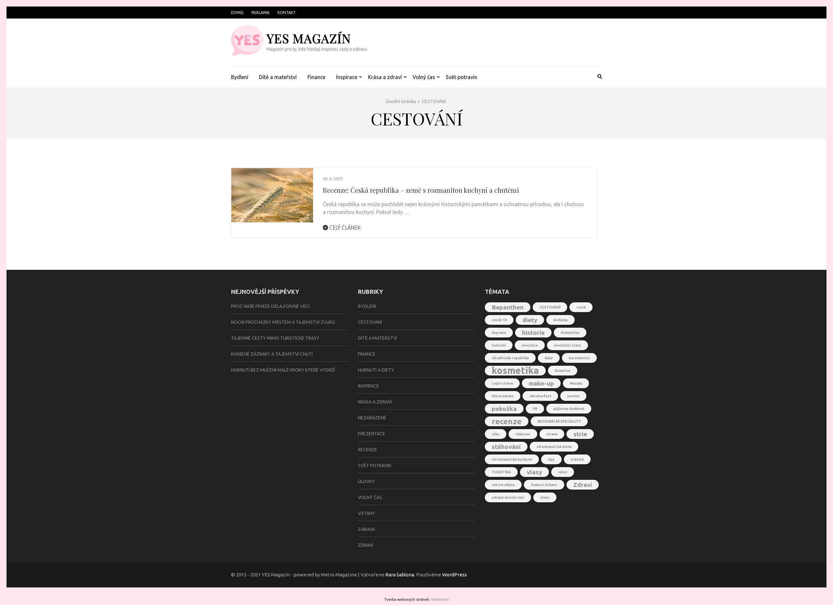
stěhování (506, 446)
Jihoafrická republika (510, 358)
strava (551, 434)
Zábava (366, 529)
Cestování (370, 322)
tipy (551, 459)
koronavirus (579, 358)
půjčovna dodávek (568, 409)
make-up (541, 383)
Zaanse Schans (544, 485)
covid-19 (499, 320)
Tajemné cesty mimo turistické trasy (275, 338)
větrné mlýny (503, 485)
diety (530, 319)
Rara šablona (399, 574)
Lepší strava (502, 383)
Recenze (367, 449)
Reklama (260, 12)
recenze (507, 421)
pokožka (504, 408)
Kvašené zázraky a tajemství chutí (272, 354)
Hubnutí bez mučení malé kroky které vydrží (283, 370)
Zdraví (365, 545)
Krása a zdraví (385, 77)
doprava (499, 333)
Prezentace (371, 433)
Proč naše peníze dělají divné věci (270, 306)
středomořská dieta (554, 447)
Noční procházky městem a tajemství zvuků (283, 322)
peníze (573, 396)
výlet (562, 472)
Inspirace (346, 77)
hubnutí (499, 345)
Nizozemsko (502, 396)
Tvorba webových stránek (406, 599)
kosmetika (515, 370)
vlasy (534, 472)
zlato (545, 497)
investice (530, 345)
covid (581, 307)
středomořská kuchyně (512, 459)
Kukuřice (562, 371)
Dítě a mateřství (278, 77)
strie (580, 434)
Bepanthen (508, 307)
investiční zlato (567, 345)
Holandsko (570, 333)
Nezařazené (372, 417)
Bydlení (239, 77)
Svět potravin (461, 77)
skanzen (522, 434)
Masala (576, 383)
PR (535, 409)
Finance (316, 77)
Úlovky (366, 481)
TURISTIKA (501, 472)
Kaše (549, 358)
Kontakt (287, 12)
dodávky (560, 320)
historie (533, 332)
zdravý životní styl (508, 497)
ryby (495, 434)
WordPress (454, 574)
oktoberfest (540, 396)
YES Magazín (308, 38)
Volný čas (424, 77)
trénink (577, 459)
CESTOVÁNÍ (549, 307)
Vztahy (366, 513)
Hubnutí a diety (376, 370)
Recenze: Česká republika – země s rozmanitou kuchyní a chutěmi (421, 190)
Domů (237, 12)
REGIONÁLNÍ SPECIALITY (559, 421)
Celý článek (344, 227)
